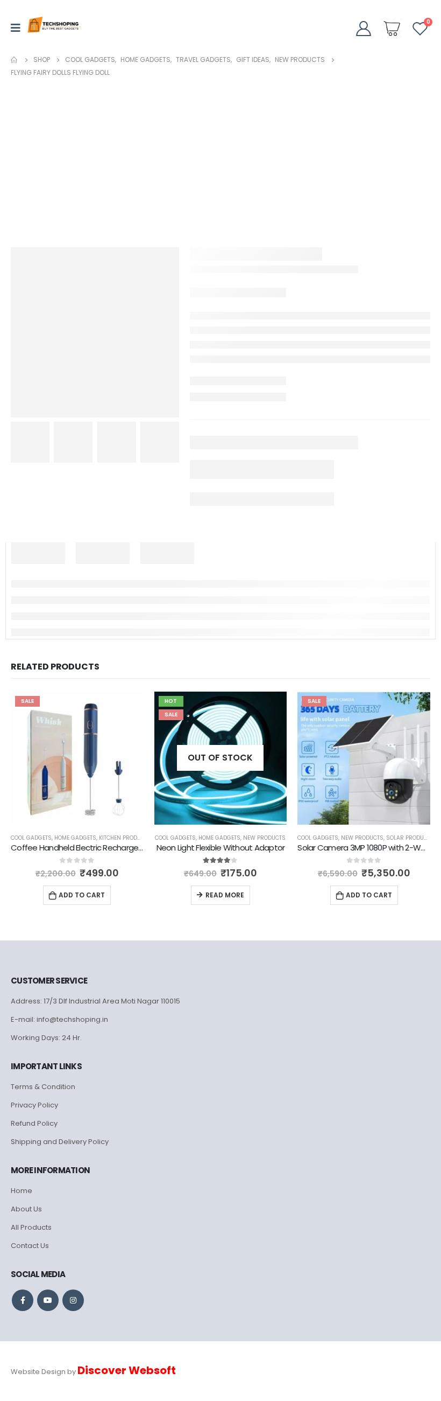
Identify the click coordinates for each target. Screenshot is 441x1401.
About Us (26, 1209)
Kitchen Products (125, 838)
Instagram (73, 1300)
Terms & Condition (43, 1087)
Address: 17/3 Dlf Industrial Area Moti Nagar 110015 (95, 1001)
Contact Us (30, 1245)
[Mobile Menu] (19, 28)
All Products (31, 1227)
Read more (224, 895)
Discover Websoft (126, 1370)
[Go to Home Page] (14, 59)
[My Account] (363, 28)
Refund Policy (34, 1123)
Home (21, 1191)
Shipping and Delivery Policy (60, 1142)
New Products (264, 838)
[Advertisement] (220, 160)
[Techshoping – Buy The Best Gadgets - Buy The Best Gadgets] (54, 28)
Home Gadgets (75, 838)
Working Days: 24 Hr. (46, 1038)
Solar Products (410, 838)
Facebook (22, 1300)
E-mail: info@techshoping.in (59, 1019)
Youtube (48, 1300)
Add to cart (82, 895)
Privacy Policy (34, 1105)
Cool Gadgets (31, 838)
